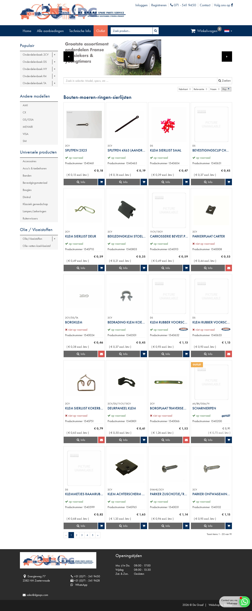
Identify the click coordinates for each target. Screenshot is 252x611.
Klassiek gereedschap (35, 204)
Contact (205, 5)
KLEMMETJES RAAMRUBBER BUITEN (84, 494)
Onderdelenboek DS (35, 62)
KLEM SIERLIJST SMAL (165, 150)
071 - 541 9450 (184, 5)
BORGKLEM (73, 322)
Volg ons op (224, 5)
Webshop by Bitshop (220, 605)
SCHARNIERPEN (204, 408)
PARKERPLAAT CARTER (208, 236)
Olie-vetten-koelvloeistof (37, 246)
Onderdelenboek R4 (34, 76)
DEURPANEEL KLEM (122, 408)
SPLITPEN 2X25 (76, 150)
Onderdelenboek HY (35, 69)
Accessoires (29, 161)
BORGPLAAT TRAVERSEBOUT (169, 408)
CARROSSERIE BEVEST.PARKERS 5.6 (169, 236)
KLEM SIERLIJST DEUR (80, 236)
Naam (213, 89)
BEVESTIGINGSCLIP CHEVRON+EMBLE (211, 150)
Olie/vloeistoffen (32, 239)
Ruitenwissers (30, 218)
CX (24, 112)
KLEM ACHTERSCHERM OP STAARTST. (127, 494)
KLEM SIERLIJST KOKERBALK (84, 408)
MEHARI (28, 127)
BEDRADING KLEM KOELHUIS (127, 322)
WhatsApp (80, 585)
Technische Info (80, 30)
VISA (25, 134)
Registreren (159, 5)
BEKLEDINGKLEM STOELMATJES (127, 236)
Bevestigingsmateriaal (35, 183)
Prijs (224, 89)
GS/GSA (28, 120)
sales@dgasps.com (37, 595)
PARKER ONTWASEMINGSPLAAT (211, 494)
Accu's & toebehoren (35, 168)
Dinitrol (27, 197)
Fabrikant (183, 89)
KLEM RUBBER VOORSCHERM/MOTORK (169, 322)
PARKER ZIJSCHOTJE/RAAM (169, 494)
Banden (27, 175)
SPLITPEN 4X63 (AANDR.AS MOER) (127, 150)
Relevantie (199, 89)
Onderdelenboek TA (34, 83)
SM (25, 141)
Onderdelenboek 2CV (36, 55)
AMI (25, 105)
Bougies (27, 190)
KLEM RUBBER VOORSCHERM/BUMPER (211, 322)
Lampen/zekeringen (34, 211)
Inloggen (141, 5)
